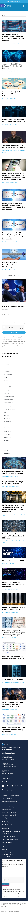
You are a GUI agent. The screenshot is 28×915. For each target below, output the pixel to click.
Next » (20, 275)
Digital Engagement (9, 396)
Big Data (6, 380)
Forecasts (6, 415)
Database (6, 390)
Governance (7, 418)
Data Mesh (6, 393)
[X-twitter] (7, 786)
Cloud (5, 368)
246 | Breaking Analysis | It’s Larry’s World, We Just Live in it (13, 147)
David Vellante (5, 43)
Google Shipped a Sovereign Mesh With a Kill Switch (12, 483)
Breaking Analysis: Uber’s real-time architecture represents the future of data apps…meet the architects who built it (13, 176)
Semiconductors (8, 447)
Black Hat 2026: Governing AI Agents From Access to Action (13, 657)
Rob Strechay (5, 71)
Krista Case (5, 661)
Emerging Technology (9, 409)
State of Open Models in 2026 (13, 561)
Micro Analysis (7, 431)
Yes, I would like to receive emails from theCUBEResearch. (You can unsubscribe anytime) (13, 323)
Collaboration (7, 371)
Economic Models (8, 402)
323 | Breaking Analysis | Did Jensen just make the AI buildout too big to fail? (12, 704)
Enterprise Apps (8, 406)
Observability (7, 437)
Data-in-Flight (7, 387)
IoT (4, 425)
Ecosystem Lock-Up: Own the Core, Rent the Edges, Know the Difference (13, 536)
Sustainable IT (7, 453)
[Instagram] (21, 786)
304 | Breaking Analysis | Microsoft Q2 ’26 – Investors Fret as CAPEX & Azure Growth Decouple (13, 37)
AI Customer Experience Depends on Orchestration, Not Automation (13, 584)
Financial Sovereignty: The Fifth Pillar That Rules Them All (13, 609)
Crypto (5, 377)
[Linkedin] (12, 786)
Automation (7, 365)
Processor (6, 440)
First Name (5, 314)
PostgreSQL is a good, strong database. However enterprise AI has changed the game (13, 633)
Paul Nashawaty (6, 589)
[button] (2, 5)
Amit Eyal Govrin (6, 486)
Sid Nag (4, 563)
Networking (7, 434)
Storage (6, 450)
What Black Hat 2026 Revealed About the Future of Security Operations (13, 730)
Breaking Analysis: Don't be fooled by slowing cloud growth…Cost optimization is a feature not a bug (13, 206)
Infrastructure (7, 421)
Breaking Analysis (8, 383)
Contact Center (8, 374)
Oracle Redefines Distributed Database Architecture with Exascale (12, 66)
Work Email (5, 309)
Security (6, 444)
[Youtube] (3, 786)
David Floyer (5, 269)
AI (4, 361)
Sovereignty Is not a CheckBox (13, 679)
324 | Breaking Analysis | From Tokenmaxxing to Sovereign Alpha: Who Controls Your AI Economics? (13, 508)
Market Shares (7, 428)
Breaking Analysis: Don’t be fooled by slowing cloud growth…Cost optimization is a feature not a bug (13, 236)
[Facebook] (16, 786)
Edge (5, 412)
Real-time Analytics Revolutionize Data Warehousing (9, 265)
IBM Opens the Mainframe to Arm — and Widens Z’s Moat (12, 473)
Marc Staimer (5, 637)
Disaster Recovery (8, 399)
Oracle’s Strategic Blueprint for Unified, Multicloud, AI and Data (13, 121)
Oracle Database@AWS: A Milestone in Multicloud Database (11, 94)
